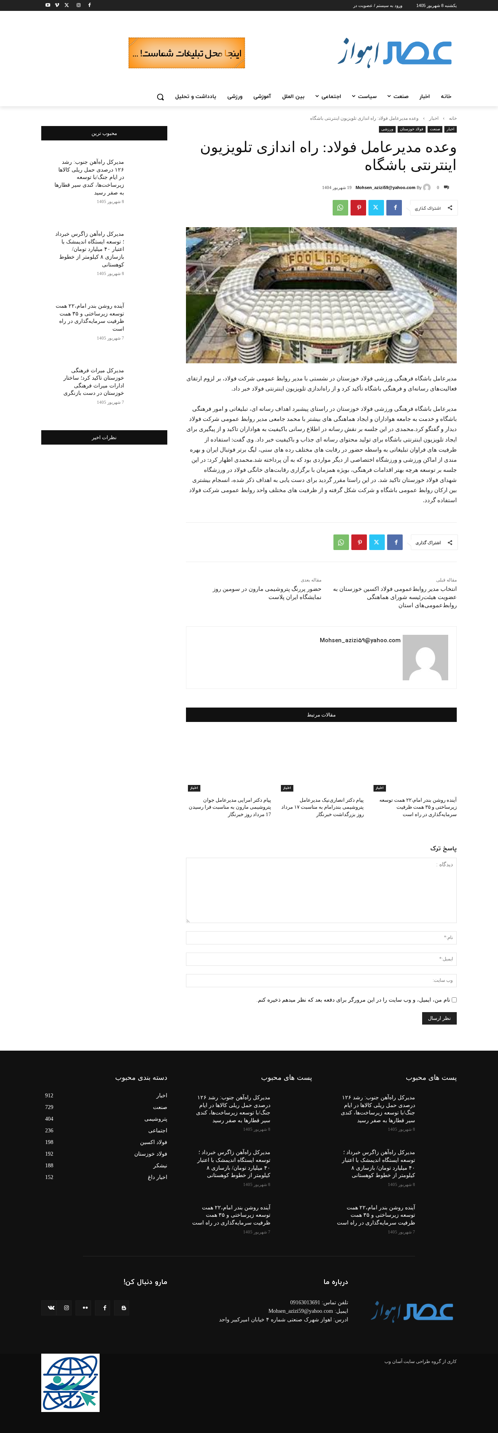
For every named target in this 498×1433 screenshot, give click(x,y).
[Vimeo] (54, 5)
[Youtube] (45, 5)
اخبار (433, 118)
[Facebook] (86, 5)
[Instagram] (76, 5)
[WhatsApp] (340, 207)
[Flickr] (83, 1308)
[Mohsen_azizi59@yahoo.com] (428, 187)
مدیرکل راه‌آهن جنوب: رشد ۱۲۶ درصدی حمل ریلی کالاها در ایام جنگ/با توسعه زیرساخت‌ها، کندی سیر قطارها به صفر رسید (89, 177)
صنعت (435, 129)
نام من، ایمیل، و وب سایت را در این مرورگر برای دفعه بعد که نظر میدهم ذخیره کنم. (353, 1000)
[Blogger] (121, 1308)
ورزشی (387, 129)
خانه (453, 118)
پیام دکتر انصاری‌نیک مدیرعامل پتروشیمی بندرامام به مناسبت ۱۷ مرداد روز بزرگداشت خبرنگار (322, 807)
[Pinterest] (358, 207)
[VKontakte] (48, 1308)
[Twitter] (65, 5)
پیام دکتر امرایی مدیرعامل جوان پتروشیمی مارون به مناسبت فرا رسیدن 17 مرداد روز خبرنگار (230, 807)
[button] (160, 97)
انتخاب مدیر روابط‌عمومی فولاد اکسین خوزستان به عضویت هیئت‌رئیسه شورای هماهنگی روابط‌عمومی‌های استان (395, 597)
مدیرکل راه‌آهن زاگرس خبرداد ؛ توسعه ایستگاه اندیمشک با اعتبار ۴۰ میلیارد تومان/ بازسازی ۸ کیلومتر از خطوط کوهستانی (89, 249)
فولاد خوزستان (411, 129)
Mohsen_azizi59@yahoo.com (386, 187)
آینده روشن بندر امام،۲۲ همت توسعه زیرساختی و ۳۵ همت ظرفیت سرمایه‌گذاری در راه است (418, 807)
